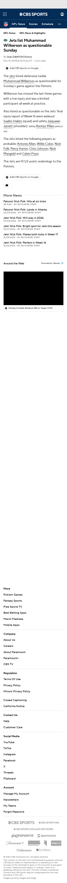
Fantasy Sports (12, 600)
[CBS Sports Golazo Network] (33, 829)
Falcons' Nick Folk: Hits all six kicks (24, 201)
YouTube (8, 742)
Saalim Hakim (12, 121)
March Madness (13, 619)
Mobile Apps (11, 625)
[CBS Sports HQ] (49, 822)
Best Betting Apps (14, 613)
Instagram (9, 754)
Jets (12, 76)
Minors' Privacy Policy (16, 691)
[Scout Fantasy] (24, 850)
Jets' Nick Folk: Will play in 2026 (23, 218)
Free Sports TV (12, 607)
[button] (5, 14)
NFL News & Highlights (33, 33)
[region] (33, 288)
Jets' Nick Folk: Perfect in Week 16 (24, 242)
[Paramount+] (15, 842)
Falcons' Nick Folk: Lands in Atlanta (25, 209)
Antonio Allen (26, 144)
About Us (9, 640)
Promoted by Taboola (50, 263)
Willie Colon (45, 144)
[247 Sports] (22, 835)
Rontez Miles (45, 126)
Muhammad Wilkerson (19, 81)
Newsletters (11, 799)
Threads (8, 772)
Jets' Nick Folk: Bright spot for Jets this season (32, 226)
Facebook (9, 760)
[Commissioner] (37, 842)
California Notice (14, 706)
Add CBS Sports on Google (24, 68)
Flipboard (9, 778)
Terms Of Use (12, 679)
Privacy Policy (11, 685)
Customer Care (13, 727)
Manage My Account (16, 793)
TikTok (7, 748)
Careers (8, 646)
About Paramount (14, 652)
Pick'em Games (13, 594)
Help (6, 721)
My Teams (9, 805)
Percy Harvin (19, 149)
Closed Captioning (15, 700)
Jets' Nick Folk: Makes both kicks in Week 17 (30, 234)
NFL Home (9, 33)
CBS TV (8, 664)
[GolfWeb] (43, 850)
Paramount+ (11, 658)
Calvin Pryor (30, 154)
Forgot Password (13, 812)
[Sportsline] (47, 835)
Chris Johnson (38, 149)
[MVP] (56, 842)
